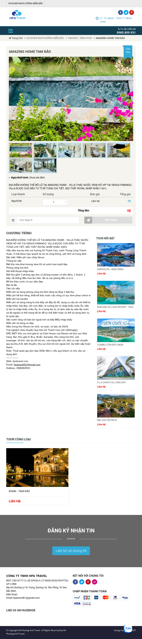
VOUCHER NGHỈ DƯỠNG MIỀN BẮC (25, 3)
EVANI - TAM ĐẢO (19, 491)
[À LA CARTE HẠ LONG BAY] (116, 368)
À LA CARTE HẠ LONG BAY (111, 382)
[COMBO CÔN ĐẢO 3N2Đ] (116, 330)
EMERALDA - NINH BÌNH (110, 269)
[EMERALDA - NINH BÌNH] (116, 255)
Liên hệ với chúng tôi (71, 551)
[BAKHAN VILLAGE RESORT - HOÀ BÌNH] (116, 292)
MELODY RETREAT (107, 420)
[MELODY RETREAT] (116, 406)
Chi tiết (37, 467)
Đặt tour (111, 220)
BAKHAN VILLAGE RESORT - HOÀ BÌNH (116, 307)
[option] (37, 476)
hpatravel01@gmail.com (27, 364)
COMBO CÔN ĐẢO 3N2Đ (110, 344)
